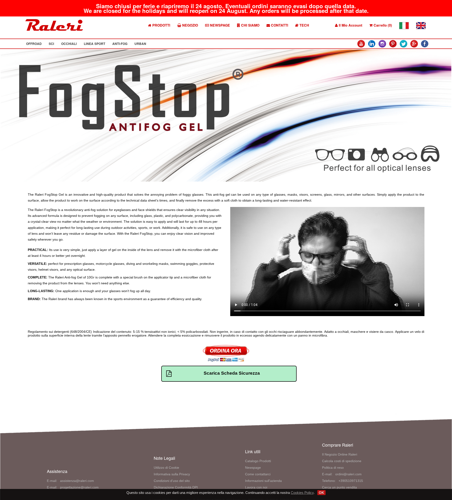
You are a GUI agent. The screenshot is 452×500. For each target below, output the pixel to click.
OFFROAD (34, 43)
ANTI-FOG (119, 43)
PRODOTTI (160, 25)
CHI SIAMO (249, 25)
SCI (51, 43)
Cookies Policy (302, 493)
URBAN (140, 43)
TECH (304, 25)
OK (321, 493)
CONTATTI (279, 25)
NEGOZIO (189, 25)
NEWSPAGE (219, 25)
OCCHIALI (69, 43)
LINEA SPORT (94, 43)
